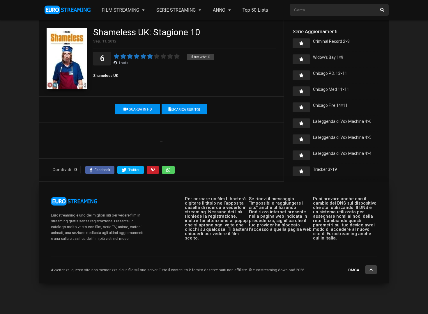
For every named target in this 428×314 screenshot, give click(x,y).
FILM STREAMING (120, 10)
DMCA (353, 270)
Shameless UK (105, 75)
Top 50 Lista (255, 10)
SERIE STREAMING (176, 10)
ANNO (219, 10)
